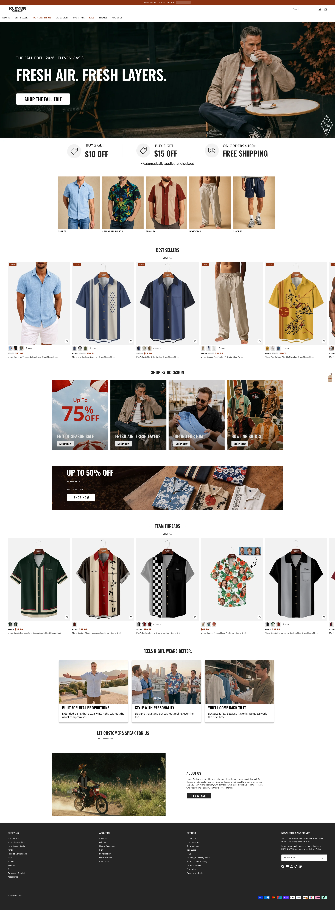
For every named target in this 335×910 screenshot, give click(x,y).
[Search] (311, 9)
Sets (10, 869)
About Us (103, 838)
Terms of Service (194, 865)
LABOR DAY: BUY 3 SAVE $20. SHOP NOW (159, 2)
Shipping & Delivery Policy (198, 857)
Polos (10, 857)
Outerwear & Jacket (16, 873)
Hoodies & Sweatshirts (17, 854)
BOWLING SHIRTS (42, 17)
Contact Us (191, 838)
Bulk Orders (104, 861)
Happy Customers (107, 846)
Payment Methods (195, 873)
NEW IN (6, 17)
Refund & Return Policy (197, 861)
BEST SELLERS (22, 17)
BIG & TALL (79, 17)
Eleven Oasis (17, 896)
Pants (10, 850)
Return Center (193, 846)
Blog (101, 850)
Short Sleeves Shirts (16, 842)
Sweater (11, 865)
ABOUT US (117, 17)
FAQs (189, 854)
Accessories (13, 877)
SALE (91, 17)
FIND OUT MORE (199, 795)
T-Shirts (11, 861)
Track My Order (193, 842)
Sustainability (105, 854)
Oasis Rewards (105, 857)
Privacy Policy (192, 869)
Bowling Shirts (14, 838)
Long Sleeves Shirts (16, 846)
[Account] (319, 9)
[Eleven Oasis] (17, 9)
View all (167, 258)
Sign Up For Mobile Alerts (292, 838)
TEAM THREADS (167, 525)
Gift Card (103, 842)
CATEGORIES (62, 17)
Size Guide (191, 850)
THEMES (103, 17)
